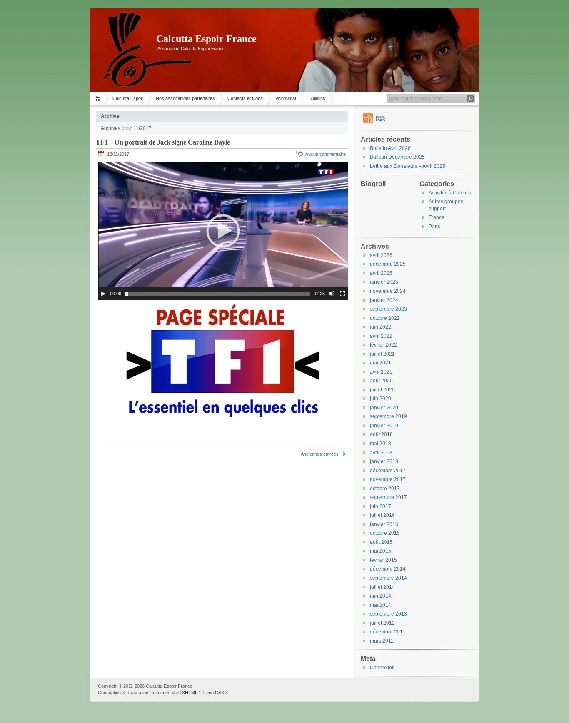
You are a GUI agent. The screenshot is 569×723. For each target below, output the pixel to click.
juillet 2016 (382, 515)
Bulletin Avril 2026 (390, 148)
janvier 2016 (384, 524)
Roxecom (159, 692)
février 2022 (383, 345)
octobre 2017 (385, 488)
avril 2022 (381, 336)
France (436, 217)
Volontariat (285, 98)
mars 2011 (382, 641)
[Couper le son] (331, 293)
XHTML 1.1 (193, 692)
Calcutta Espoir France (206, 38)
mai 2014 (380, 605)
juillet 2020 (382, 390)
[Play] (103, 293)
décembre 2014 (388, 569)
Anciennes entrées (320, 453)
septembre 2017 (388, 497)
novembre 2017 (388, 479)
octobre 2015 (385, 533)
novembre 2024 (388, 291)
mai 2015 (380, 551)
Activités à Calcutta (450, 193)
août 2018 (381, 434)
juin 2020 (380, 398)
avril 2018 (381, 453)
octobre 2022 (385, 318)
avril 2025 (381, 273)
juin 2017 (380, 506)
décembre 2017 (388, 471)
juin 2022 (380, 327)
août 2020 (381, 381)
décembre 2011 (387, 632)
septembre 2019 (388, 416)
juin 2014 (380, 596)
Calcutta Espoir (127, 98)
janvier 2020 (384, 408)
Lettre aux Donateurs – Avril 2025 (407, 166)
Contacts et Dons (245, 98)
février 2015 (383, 560)
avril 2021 (381, 372)
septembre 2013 (388, 614)
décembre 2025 (388, 264)
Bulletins (317, 98)
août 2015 (381, 542)
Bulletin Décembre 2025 (397, 157)
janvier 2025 (384, 282)
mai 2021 (380, 363)
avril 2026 (381, 255)
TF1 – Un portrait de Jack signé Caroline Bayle (163, 142)
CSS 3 (221, 692)
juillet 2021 (382, 354)
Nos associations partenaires (185, 98)
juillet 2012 (382, 623)
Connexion (382, 668)
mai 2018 (380, 443)
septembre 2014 (388, 578)
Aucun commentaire (325, 154)
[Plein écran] (342, 293)
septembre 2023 (388, 309)
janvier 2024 (384, 300)
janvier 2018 (384, 461)
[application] (223, 231)
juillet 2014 (382, 587)
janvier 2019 (384, 426)
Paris (434, 226)
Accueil (99, 98)
